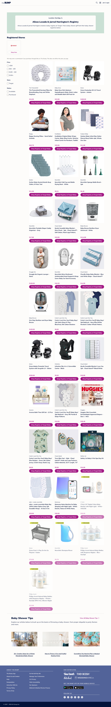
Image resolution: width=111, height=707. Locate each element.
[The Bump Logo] (6, 3)
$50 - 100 (12, 69)
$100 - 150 (12, 72)
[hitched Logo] (68, 677)
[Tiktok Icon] (68, 697)
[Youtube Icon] (79, 697)
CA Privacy (32, 679)
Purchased (12, 95)
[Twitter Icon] (82, 697)
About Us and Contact (13, 676)
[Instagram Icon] (72, 697)
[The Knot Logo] (69, 674)
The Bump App (11, 673)
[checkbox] (8, 66)
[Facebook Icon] (65, 697)
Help (8, 679)
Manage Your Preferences (36, 676)
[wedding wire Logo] (84, 677)
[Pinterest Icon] (75, 697)
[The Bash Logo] (83, 674)
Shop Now (14, 52)
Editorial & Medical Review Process (39, 688)
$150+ (11, 75)
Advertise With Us (12, 685)
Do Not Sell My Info (35, 673)
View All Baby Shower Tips (89, 618)
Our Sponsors (33, 685)
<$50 (10, 65)
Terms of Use (10, 691)
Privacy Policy (11, 688)
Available (12, 91)
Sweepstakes (10, 682)
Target (11, 83)
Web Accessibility (34, 682)
